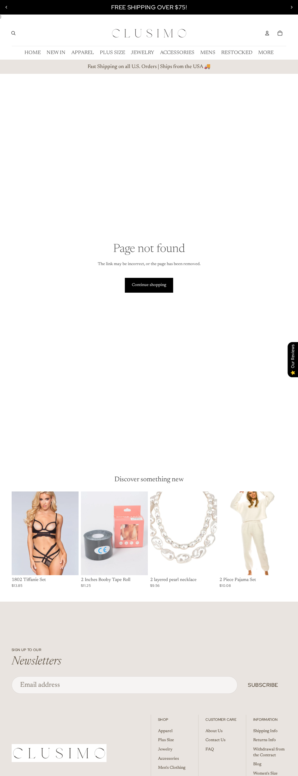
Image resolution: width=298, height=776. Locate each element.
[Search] (13, 33)
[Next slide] (291, 7)
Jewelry (165, 750)
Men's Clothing (171, 768)
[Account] (267, 33)
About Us (214, 731)
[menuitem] (265, 53)
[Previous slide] (6, 7)
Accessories (168, 759)
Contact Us (215, 740)
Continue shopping (149, 285)
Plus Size (166, 740)
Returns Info (264, 740)
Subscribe (263, 685)
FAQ (209, 750)
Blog (257, 764)
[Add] (69, 566)
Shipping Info (265, 731)
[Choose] (139, 566)
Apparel (165, 731)
